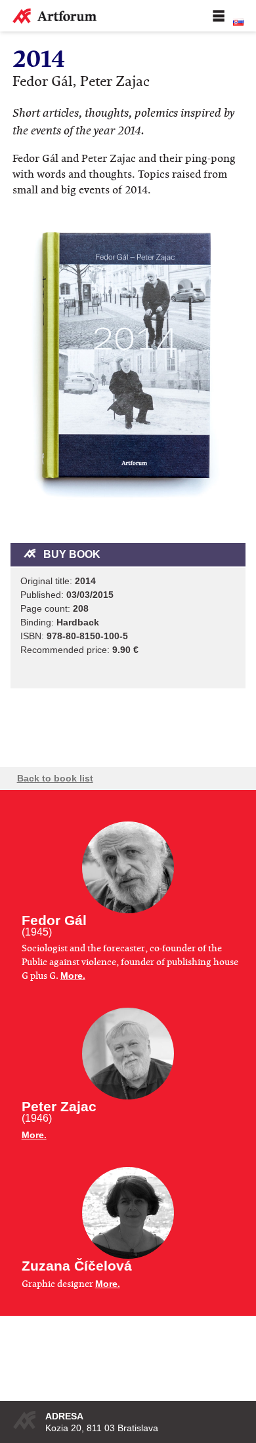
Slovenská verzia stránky (238, 22)
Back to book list (55, 778)
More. (72, 975)
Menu (218, 15)
